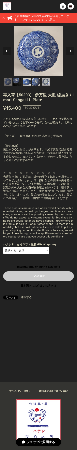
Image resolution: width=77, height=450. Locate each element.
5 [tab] (46, 82)
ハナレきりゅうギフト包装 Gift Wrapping (29, 244)
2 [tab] (17, 82)
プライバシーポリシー (21, 391)
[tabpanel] (38, 51)
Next (70, 51)
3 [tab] (27, 82)
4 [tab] (36, 82)
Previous (7, 51)
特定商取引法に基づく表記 (53, 391)
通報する (26, 297)
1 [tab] (8, 82)
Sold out (39, 276)
